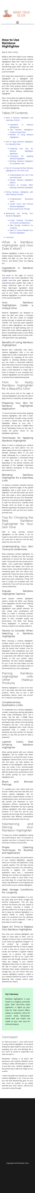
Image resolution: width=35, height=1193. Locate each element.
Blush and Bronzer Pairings (20, 209)
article (15, 52)
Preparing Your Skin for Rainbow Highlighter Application (21, 151)
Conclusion (10, 237)
